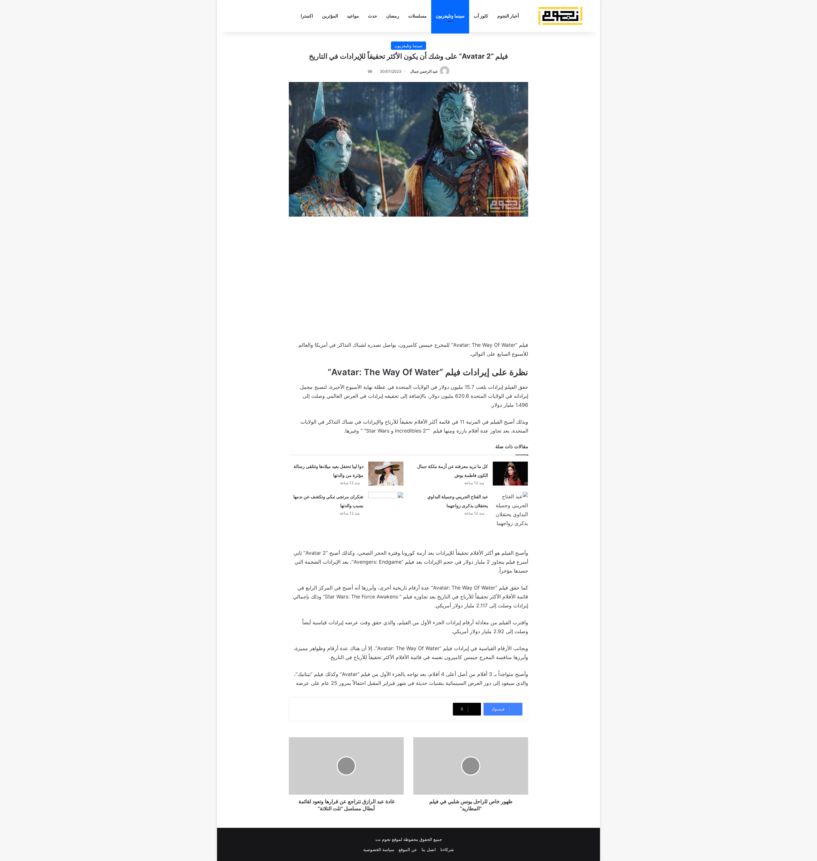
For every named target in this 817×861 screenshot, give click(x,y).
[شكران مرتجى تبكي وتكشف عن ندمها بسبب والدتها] (385, 504)
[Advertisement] (408, 277)
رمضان (392, 16)
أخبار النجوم (508, 16)
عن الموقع (408, 849)
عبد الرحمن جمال (424, 71)
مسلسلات (417, 16)
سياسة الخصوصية (378, 849)
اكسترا (307, 16)
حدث (372, 16)
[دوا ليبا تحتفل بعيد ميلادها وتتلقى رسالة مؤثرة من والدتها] (385, 474)
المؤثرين (330, 16)
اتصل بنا (429, 849)
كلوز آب (481, 16)
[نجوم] (560, 16)
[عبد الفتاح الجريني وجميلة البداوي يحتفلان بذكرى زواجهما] (510, 510)
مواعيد (353, 16)
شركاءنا (447, 849)
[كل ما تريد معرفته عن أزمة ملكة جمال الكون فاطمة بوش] (510, 474)
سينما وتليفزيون (450, 16)
